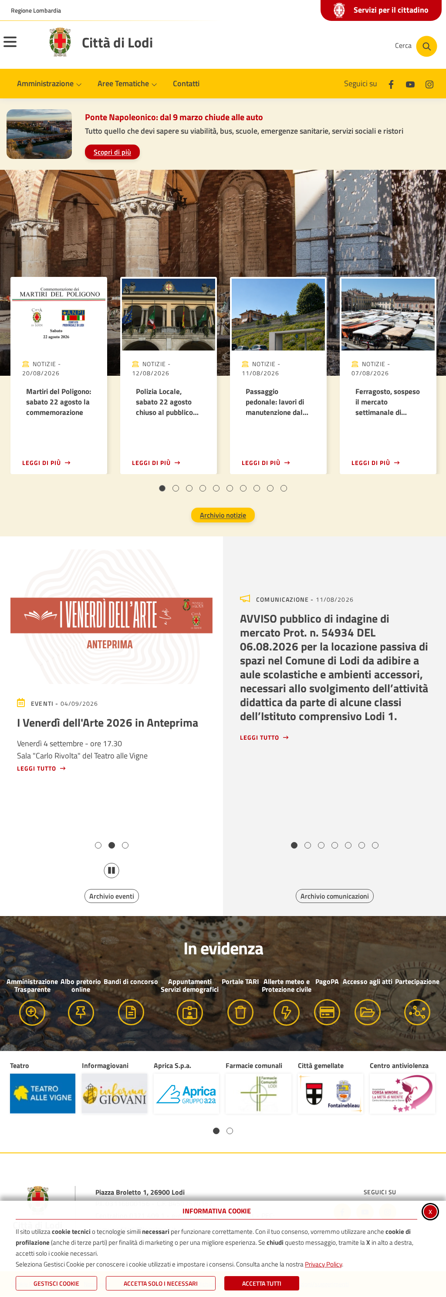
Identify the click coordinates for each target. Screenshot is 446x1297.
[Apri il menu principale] (20, 47)
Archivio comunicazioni (335, 896)
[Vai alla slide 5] (216, 488)
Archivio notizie (223, 515)
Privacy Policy (323, 1264)
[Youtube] (410, 83)
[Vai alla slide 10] (283, 488)
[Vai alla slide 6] (229, 488)
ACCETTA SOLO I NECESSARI (161, 1283)
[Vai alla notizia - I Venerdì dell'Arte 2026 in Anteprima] (111, 616)
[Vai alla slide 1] (162, 488)
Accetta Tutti (261, 1283)
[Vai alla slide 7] (243, 488)
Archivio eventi (111, 896)
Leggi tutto (36, 768)
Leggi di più (41, 462)
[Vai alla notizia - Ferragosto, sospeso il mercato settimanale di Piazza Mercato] (388, 314)
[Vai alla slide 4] (202, 488)
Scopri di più (112, 152)
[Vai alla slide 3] (189, 488)
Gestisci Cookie (56, 1283)
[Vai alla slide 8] (256, 488)
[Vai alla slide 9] (270, 488)
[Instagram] (429, 83)
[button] (216, 1131)
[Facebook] (391, 83)
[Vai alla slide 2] (175, 488)
